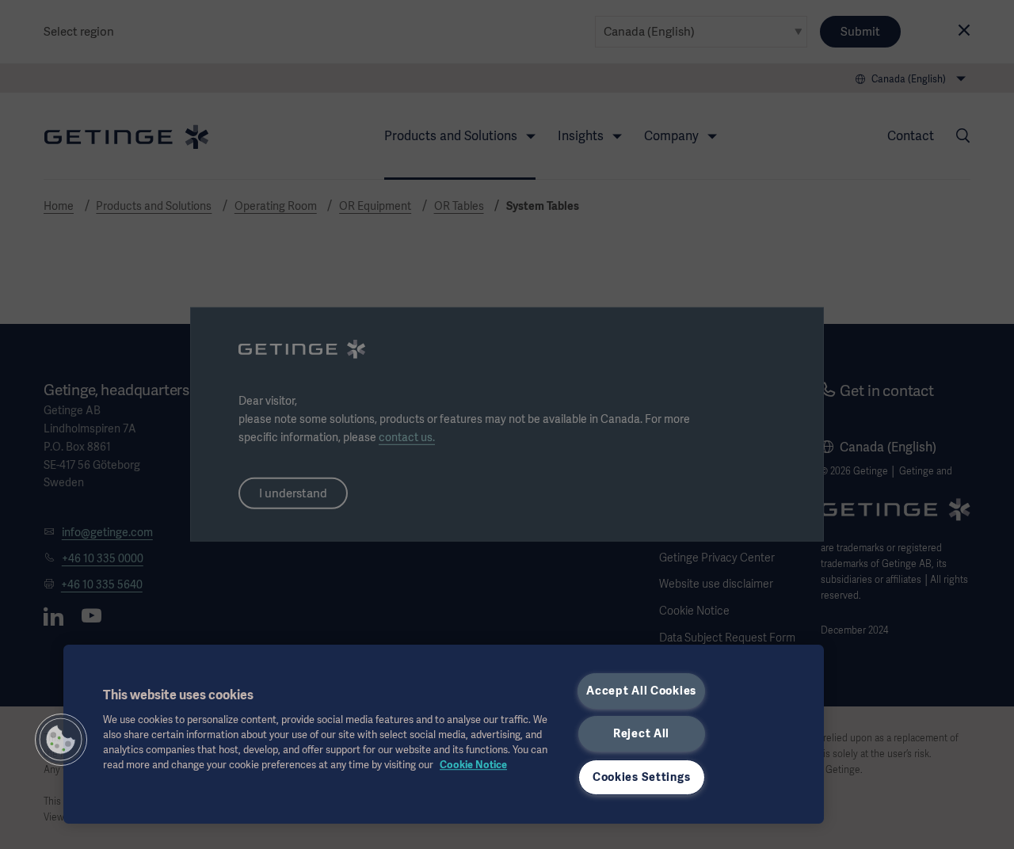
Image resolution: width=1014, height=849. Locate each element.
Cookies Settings (642, 777)
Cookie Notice (473, 764)
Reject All (641, 733)
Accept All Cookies (641, 690)
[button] (61, 739)
